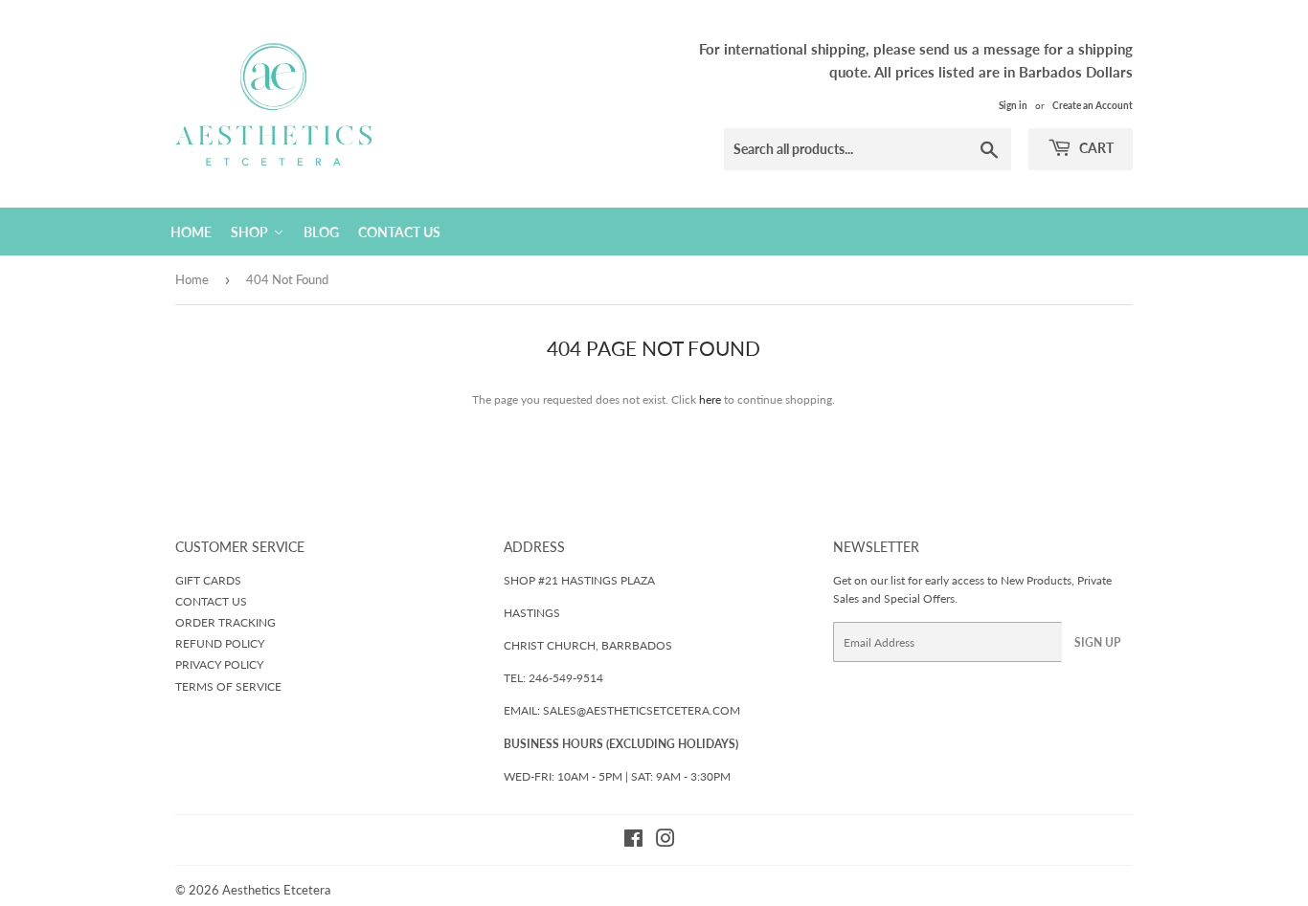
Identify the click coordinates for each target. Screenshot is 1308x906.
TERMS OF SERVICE (228, 686)
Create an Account (1092, 105)
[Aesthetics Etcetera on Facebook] (633, 841)
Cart (1095, 148)
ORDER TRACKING (225, 622)
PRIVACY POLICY (219, 664)
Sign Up (1097, 642)
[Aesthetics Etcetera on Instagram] (665, 841)
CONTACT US (211, 601)
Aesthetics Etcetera (276, 889)
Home (192, 279)
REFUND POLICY (219, 643)
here (710, 399)
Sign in (1013, 105)
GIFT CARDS (208, 580)
